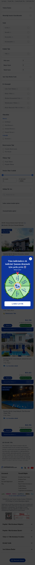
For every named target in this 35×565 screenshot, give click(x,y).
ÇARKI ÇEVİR (17, 304)
